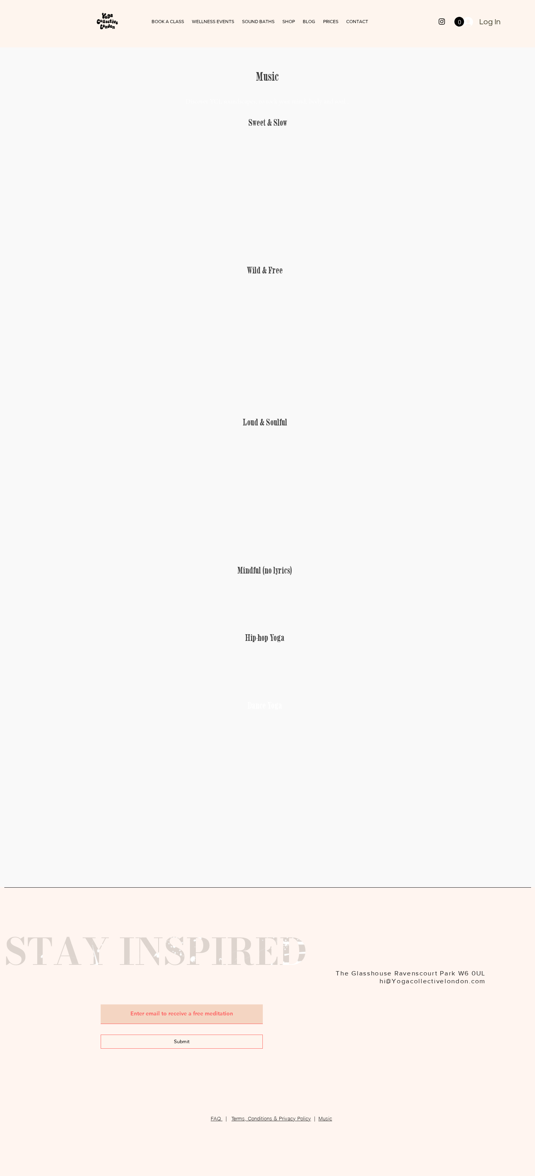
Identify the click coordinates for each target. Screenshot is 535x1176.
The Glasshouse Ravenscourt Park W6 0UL (411, 973)
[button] (258, 21)
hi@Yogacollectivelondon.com (433, 980)
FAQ (216, 1118)
